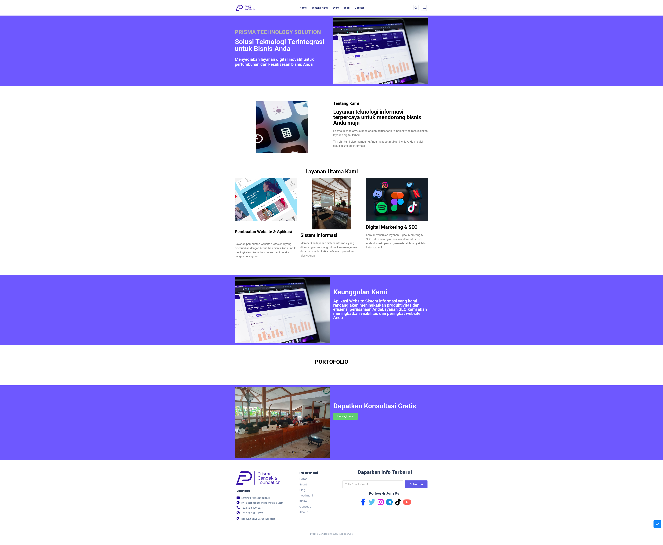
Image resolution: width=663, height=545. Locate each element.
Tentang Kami (320, 7)
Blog (347, 7)
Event (336, 7)
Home (303, 7)
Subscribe (416, 484)
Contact (359, 7)
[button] (416, 7)
